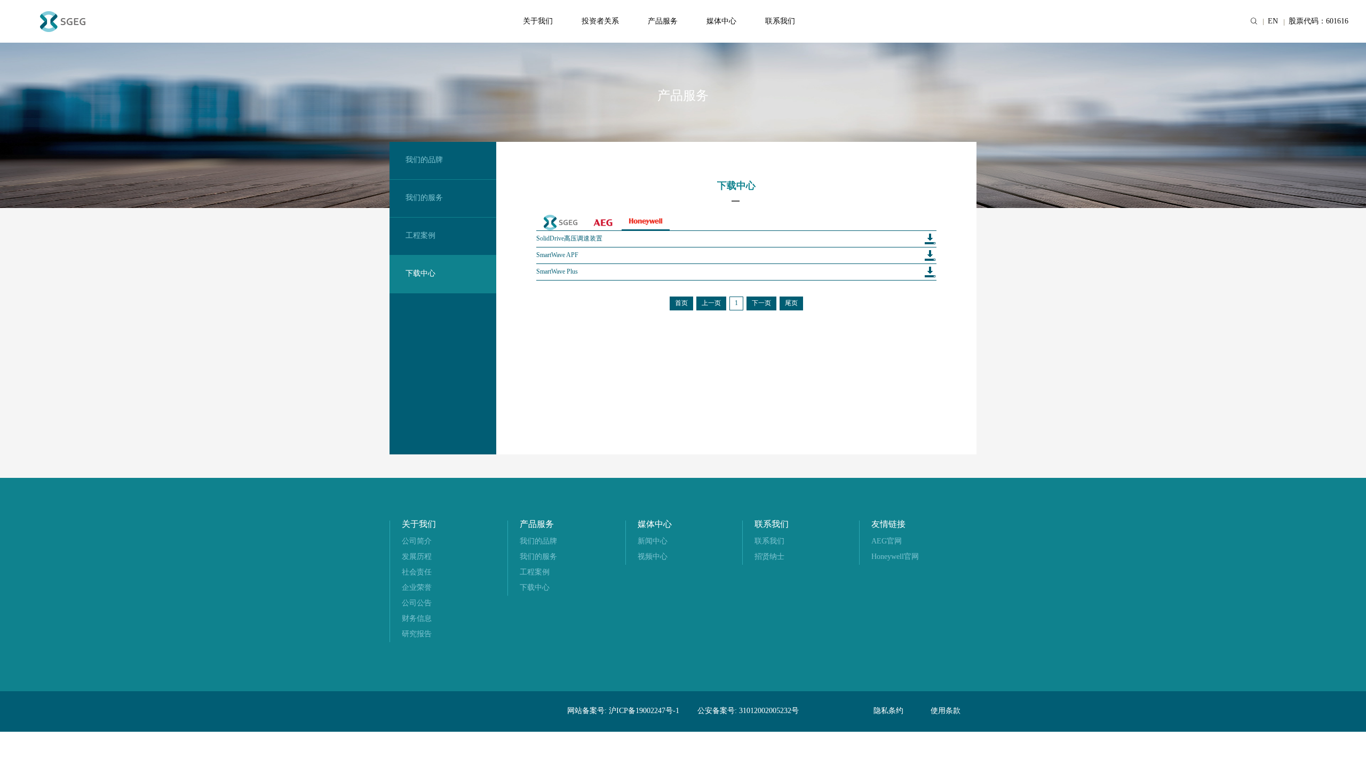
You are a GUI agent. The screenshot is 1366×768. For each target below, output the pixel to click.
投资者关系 (600, 22)
